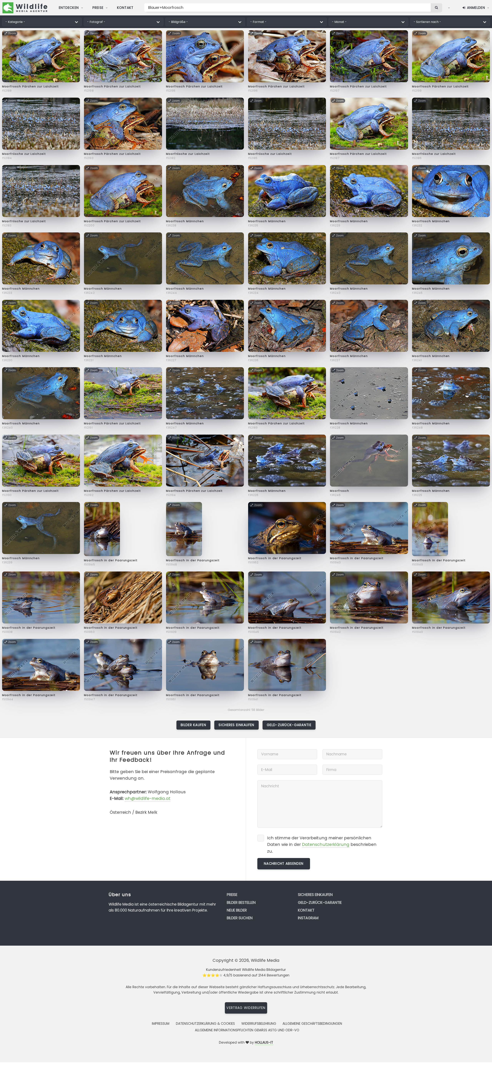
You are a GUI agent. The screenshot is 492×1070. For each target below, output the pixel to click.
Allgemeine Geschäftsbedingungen (312, 1023)
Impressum (160, 1023)
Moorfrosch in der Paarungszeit (111, 560)
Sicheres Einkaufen (236, 725)
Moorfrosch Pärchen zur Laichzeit (30, 86)
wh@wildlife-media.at (147, 798)
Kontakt (125, 7)
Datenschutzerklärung (325, 844)
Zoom (12, 33)
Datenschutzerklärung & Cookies (205, 1023)
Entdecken (69, 7)
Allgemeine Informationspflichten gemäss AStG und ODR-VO (247, 1030)
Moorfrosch (339, 491)
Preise (98, 7)
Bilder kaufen (193, 725)
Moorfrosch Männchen (185, 221)
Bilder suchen (240, 918)
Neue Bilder (237, 910)
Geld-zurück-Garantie (289, 725)
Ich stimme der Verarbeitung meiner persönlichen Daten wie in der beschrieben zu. (321, 844)
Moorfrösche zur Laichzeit (24, 154)
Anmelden (475, 7)
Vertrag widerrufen (245, 1007)
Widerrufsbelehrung (258, 1023)
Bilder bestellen (241, 902)
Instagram (308, 918)
